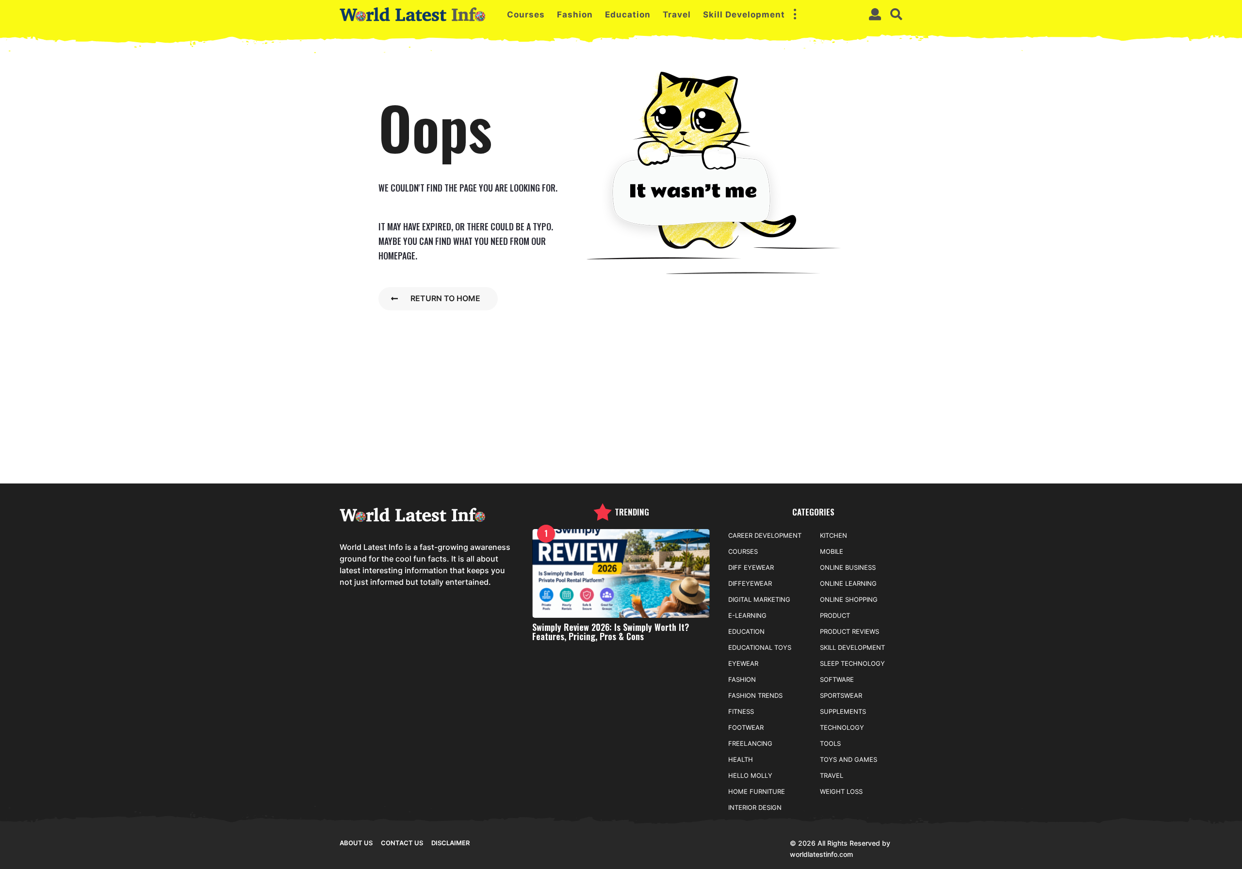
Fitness (741, 711)
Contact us (402, 843)
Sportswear (841, 695)
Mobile (831, 551)
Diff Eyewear (751, 567)
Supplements (843, 711)
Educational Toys (759, 647)
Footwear (746, 727)
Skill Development (744, 14)
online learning (848, 583)
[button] (794, 14)
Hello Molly (750, 775)
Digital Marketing (759, 599)
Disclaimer (450, 843)
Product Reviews (849, 631)
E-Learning (747, 615)
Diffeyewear (750, 583)
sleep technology (852, 663)
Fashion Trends (755, 695)
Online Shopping (849, 599)
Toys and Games (848, 759)
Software (837, 679)
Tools (830, 743)
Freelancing (750, 743)
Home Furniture (756, 791)
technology (842, 727)
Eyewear (743, 663)
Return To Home (445, 298)
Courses (526, 14)
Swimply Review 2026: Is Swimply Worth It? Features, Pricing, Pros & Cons (610, 632)
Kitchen (833, 535)
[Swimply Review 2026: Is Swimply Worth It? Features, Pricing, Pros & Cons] (621, 573)
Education (628, 14)
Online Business (848, 567)
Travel (677, 14)
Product (835, 615)
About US (356, 843)
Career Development (764, 535)
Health (740, 759)
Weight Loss (841, 791)
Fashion (575, 14)
